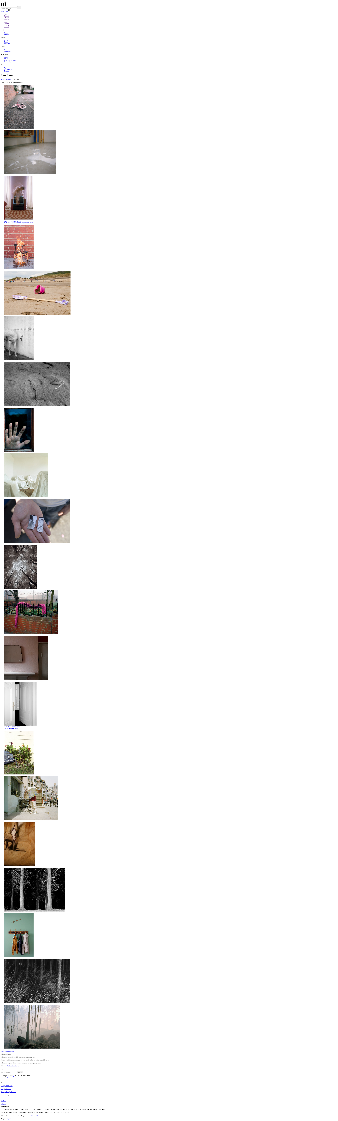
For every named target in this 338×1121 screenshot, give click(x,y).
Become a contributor (10, 60)
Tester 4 (6, 17)
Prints (5, 49)
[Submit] (19, 7)
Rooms (6, 42)
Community (7, 62)
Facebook (3, 1101)
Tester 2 (6, 16)
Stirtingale (8, 1119)
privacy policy (11, 1077)
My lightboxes (8, 69)
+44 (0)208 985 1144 (6, 1086)
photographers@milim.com (8, 1092)
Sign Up (20, 1072)
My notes (6, 71)
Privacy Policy (35, 1116)
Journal (6, 40)
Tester (6, 14)
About (6, 57)
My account (7, 68)
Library (6, 33)
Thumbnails (7, 1051)
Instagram (3, 1104)
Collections (7, 51)
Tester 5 (6, 19)
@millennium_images (13, 1066)
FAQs (6, 58)
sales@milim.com (6, 1089)
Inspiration (8, 79)
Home (2, 79)
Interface (6, 34)
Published (7, 43)
